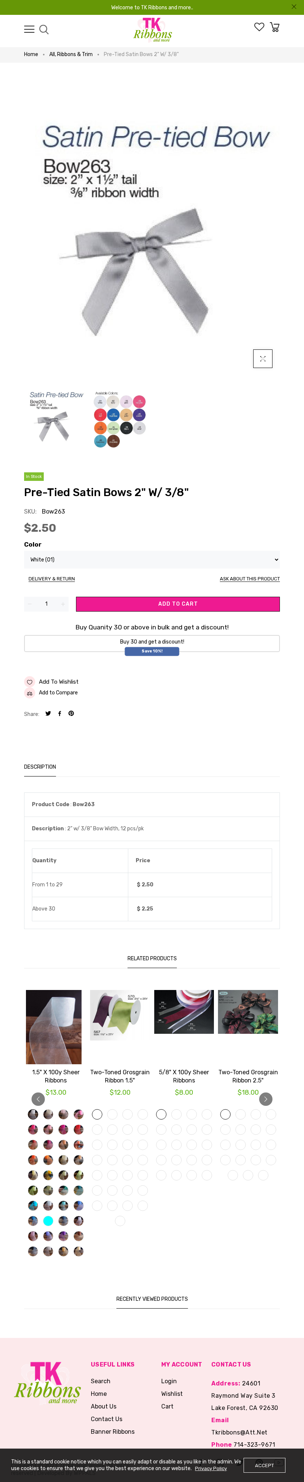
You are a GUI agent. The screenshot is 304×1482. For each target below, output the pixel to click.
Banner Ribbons (113, 1431)
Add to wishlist (59, 681)
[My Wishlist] (259, 29)
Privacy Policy (211, 1468)
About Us (103, 1406)
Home (31, 54)
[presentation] (38, 1099)
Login (169, 1381)
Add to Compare (58, 693)
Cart (167, 1406)
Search (100, 1381)
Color (33, 544)
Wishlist (172, 1393)
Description (40, 767)
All (52, 54)
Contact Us (106, 1419)
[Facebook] (59, 714)
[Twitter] (48, 714)
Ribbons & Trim (75, 54)
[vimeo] (71, 714)
